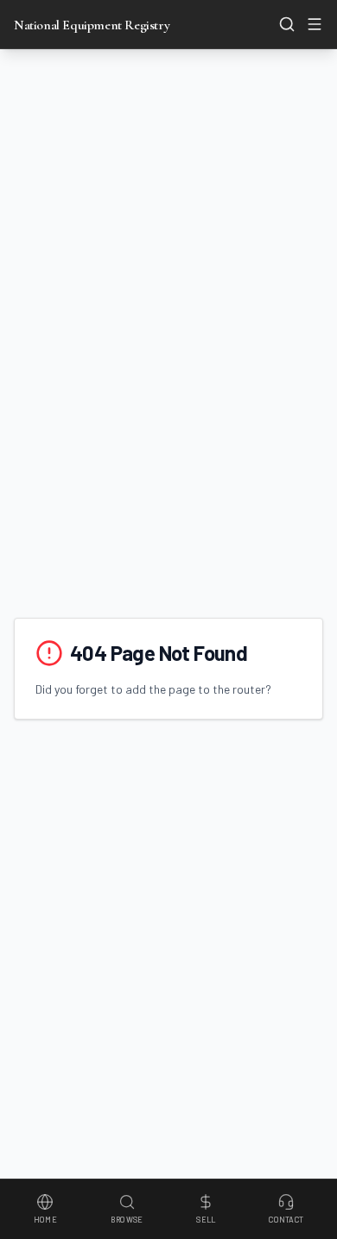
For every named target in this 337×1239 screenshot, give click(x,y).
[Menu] (314, 24)
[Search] (287, 24)
